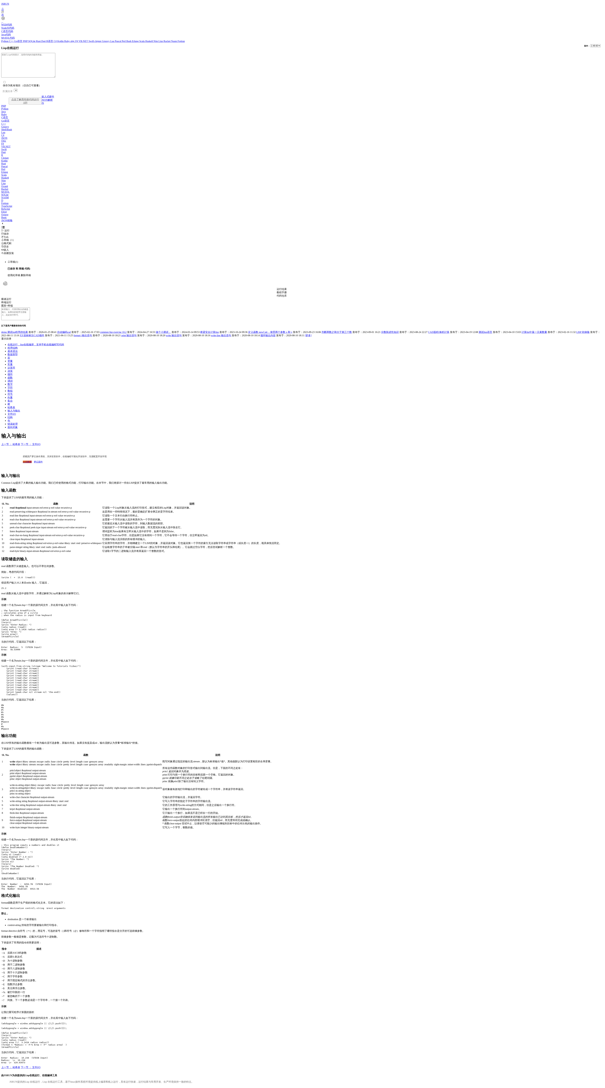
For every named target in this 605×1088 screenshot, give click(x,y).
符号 (10, 394)
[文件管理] (302, 15)
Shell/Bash (6, 129)
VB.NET (84, 41)
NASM (5, 197)
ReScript (5, 209)
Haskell (149, 41)
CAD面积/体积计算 (438, 332)
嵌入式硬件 (48, 96)
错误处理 (13, 424)
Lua (112, 41)
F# (77, 41)
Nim (155, 41)
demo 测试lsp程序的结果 (14, 332)
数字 (10, 384)
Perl (124, 41)
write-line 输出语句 (221, 335)
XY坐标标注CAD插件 (32, 335)
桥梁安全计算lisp (209, 332)
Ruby (67, 41)
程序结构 (13, 347)
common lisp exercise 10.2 (113, 332)
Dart (43, 41)
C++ (11, 41)
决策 (10, 371)
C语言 (4, 117)
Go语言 (18, 41)
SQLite (32, 41)
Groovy (106, 41)
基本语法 (13, 351)
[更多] (308, 335)
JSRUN (5, 4)
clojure (98, 41)
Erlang (135, 41)
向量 (10, 397)
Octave (4, 214)
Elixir (4, 211)
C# (55, 41)
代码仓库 (282, 295)
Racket (167, 41)
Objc (3, 141)
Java (3, 111)
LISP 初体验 (583, 332)
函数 (10, 377)
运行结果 (282, 289)
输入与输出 (14, 410)
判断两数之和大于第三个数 (337, 332)
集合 (10, 400)
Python (5, 41)
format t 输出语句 (83, 335)
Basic (4, 217)
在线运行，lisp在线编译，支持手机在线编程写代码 (36, 344)
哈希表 (11, 407)
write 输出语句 (174, 335)
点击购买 (27, 462)
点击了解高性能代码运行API (25, 101)
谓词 (10, 381)
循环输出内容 (268, 335)
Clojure (5, 158)
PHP (25, 41)
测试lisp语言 (485, 332)
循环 (10, 374)
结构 (10, 417)
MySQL (5, 192)
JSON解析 (47, 100)
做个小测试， (163, 332)
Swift (92, 41)
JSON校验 (6, 220)
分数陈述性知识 (390, 332)
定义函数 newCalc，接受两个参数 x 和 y (270, 332)
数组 (10, 390)
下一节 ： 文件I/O (30, 444)
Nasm (174, 41)
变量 (10, 361)
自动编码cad (64, 332)
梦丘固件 (38, 462)
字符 (10, 387)
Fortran (181, 41)
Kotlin (60, 41)
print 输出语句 (129, 335)
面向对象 (13, 427)
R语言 (50, 41)
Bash (129, 41)
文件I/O (12, 414)
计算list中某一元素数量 (534, 332)
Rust (38, 41)
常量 (10, 364)
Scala (142, 41)
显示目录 (6, 338)
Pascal (118, 41)
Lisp (161, 41)
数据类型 (13, 354)
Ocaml (4, 186)
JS (43, 103)
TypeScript (6, 206)
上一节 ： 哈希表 (10, 444)
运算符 (11, 367)
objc (72, 41)
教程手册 (282, 292)
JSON (4, 138)
